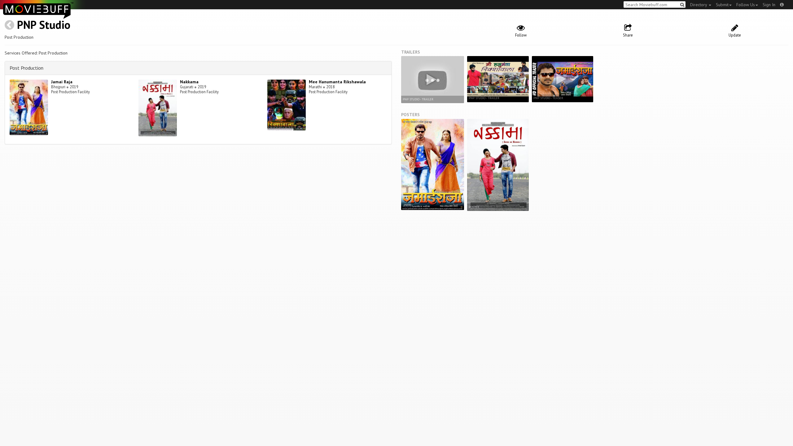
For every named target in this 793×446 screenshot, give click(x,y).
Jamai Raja (61, 82)
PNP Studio (43, 24)
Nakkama (189, 82)
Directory (699, 4)
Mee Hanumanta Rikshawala (337, 82)
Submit (722, 4)
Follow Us (745, 4)
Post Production (26, 68)
